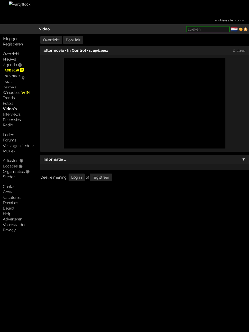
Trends (9, 98)
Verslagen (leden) (18, 145)
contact (240, 20)
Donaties (10, 203)
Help (7, 213)
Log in (76, 177)
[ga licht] (241, 29)
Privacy (9, 230)
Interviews (12, 114)
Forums (9, 140)
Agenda (10, 64)
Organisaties (14, 171)
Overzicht (11, 54)
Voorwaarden (15, 224)
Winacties (16, 92)
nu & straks (12, 76)
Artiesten (10, 160)
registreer (101, 177)
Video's (10, 108)
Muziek (9, 151)
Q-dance (239, 50)
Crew (7, 192)
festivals (10, 87)
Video (44, 29)
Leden (8, 134)
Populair (73, 40)
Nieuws (9, 59)
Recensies (12, 119)
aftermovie (54, 50)
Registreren (13, 44)
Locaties (10, 166)
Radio (8, 125)
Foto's (8, 103)
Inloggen (10, 38)
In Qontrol (76, 50)
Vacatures (12, 197)
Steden (9, 177)
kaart (7, 81)
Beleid (8, 208)
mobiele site (224, 20)
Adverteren (12, 219)
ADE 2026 (12, 70)
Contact (10, 186)
